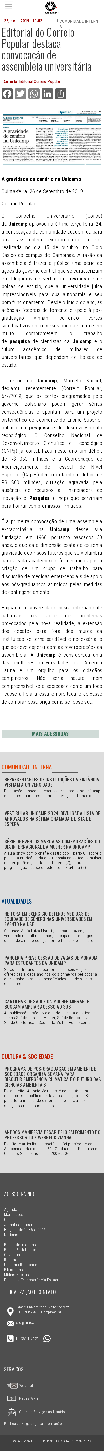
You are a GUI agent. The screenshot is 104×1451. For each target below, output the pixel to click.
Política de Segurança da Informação (33, 1424)
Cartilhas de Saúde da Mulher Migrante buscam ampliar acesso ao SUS (47, 1004)
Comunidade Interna (27, 767)
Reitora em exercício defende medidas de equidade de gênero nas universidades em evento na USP (48, 919)
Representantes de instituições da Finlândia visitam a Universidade (52, 782)
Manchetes (13, 1214)
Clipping (11, 1219)
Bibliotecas (13, 1269)
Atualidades (17, 901)
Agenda (10, 1209)
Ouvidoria (12, 1254)
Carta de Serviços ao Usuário (42, 1412)
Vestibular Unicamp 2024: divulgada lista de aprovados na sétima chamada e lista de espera (52, 818)
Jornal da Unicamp (20, 1224)
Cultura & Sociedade (27, 1056)
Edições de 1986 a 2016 (25, 1229)
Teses (9, 1239)
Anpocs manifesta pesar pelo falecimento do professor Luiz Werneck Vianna (52, 1134)
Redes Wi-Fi (28, 1398)
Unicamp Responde (20, 1264)
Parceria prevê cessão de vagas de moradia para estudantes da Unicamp (51, 960)
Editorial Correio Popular (40, 81)
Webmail (25, 1386)
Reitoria (10, 1259)
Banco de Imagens (20, 1244)
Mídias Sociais (16, 1274)
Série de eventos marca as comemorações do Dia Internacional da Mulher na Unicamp (52, 844)
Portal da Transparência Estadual (33, 1280)
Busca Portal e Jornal (22, 1249)
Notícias (11, 1234)
